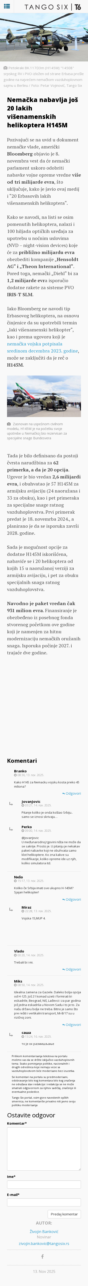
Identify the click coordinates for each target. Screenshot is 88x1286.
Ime (11, 1176)
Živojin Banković (44, 1231)
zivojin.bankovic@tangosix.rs (44, 1243)
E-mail (13, 1194)
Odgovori (73, 793)
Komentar (17, 1123)
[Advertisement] (44, 707)
